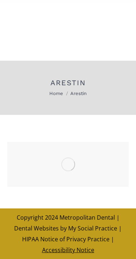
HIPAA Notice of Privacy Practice (66, 239)
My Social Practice (92, 228)
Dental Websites (36, 228)
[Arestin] (68, 164)
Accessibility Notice (68, 250)
